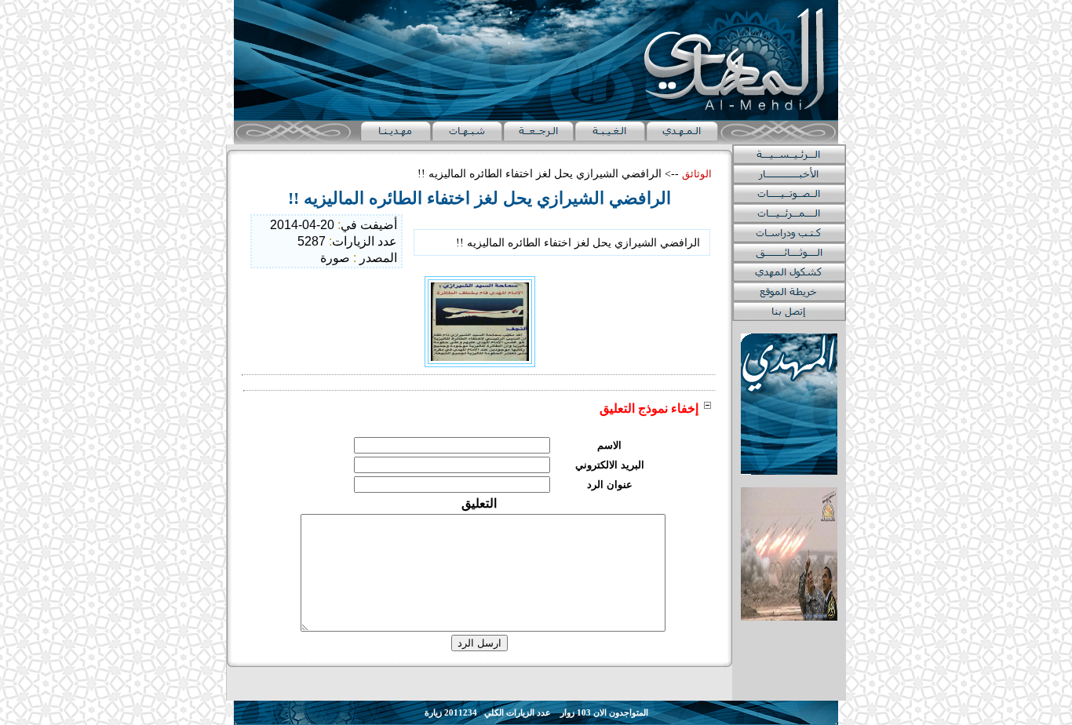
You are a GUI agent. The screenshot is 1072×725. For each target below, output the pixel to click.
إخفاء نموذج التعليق (649, 408)
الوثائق (697, 174)
